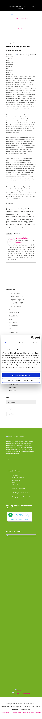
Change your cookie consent (21, 497)
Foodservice (13, 322)
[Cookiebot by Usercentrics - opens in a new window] (31, 337)
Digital (11, 319)
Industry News (13, 332)
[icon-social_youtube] (19, 459)
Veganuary (12, 387)
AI (9, 309)
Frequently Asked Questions (32, 712)
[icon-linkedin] (9, 459)
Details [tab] (21, 343)
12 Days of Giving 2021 (16, 303)
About (9, 233)
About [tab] (34, 343)
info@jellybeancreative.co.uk (18, 6)
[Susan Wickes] (11, 242)
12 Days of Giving (14, 293)
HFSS (10, 329)
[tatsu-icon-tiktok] (25, 459)
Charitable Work (14, 316)
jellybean (19, 242)
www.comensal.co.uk (29, 191)
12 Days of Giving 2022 (16, 306)
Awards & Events (14, 313)
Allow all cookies (21, 375)
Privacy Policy (5, 712)
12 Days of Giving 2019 (16, 296)
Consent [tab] (7, 343)
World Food (12, 391)
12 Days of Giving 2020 (16, 299)
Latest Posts (16, 233)
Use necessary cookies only (21, 380)
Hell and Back (13, 326)
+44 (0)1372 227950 (18, 488)
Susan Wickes (22, 238)
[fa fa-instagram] (14, 459)
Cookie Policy (17, 712)
